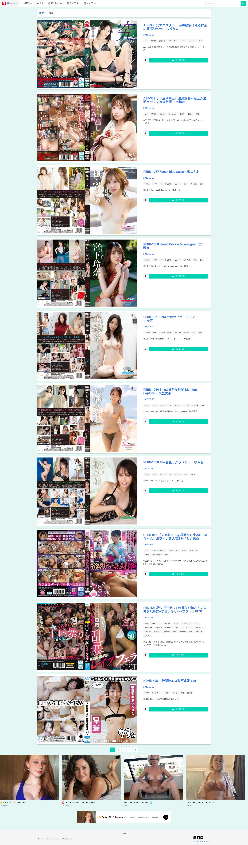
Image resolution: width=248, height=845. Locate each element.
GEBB (147, 550)
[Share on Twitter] (201, 837)
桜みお (193, 474)
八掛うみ (192, 41)
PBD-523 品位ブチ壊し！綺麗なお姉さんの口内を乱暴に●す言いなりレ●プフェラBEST (175, 609)
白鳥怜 (189, 693)
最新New (28, 3)
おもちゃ (162, 41)
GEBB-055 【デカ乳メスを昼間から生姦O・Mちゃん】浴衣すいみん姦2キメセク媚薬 (175, 536)
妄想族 (147, 555)
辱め (174, 632)
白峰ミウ (148, 632)
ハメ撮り (166, 693)
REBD (155, 184)
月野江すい (179, 627)
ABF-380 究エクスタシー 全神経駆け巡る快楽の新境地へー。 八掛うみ (175, 26)
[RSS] (195, 837)
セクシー (178, 184)
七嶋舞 (182, 114)
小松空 (186, 333)
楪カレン (189, 627)
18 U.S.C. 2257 (204, 841)
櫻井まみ (198, 627)
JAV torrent (12, 3)
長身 (201, 184)
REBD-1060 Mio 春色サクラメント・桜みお (173, 462)
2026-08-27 (148, 35)
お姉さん (167, 623)
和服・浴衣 (194, 550)
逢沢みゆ (183, 632)
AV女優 (153, 41)
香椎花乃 (199, 632)
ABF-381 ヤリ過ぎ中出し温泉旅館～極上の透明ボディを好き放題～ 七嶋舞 (174, 100)
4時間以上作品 (150, 623)
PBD (159, 623)
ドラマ (176, 623)
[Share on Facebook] (198, 837)
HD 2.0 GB (180, 276)
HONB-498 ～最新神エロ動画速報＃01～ (171, 681)
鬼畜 (166, 555)
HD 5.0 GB (180, 60)
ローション (172, 114)
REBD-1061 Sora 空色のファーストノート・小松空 (174, 318)
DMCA (195, 841)
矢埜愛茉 (195, 405)
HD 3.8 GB (180, 421)
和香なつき (148, 627)
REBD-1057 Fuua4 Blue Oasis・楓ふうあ (171, 172)
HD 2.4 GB (180, 490)
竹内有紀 (157, 632)
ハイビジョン (174, 550)
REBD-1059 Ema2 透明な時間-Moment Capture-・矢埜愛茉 (170, 391)
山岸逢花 (159, 627)
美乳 (197, 114)
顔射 (190, 632)
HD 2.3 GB (180, 349)
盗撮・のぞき (157, 555)
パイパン (183, 41)
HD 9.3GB (180, 655)
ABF (146, 41)
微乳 (182, 693)
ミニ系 (186, 405)
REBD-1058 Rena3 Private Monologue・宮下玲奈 (174, 246)
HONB (147, 693)
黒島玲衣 (148, 636)
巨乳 (185, 184)
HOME (42, 13)
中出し (190, 114)
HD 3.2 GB (180, 709)
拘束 (200, 41)
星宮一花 (168, 627)
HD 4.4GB (180, 574)
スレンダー (172, 41)
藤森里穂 (167, 632)
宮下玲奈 (187, 260)
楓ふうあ (194, 184)
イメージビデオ (165, 184)
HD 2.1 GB (180, 200)
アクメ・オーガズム (159, 550)
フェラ (197, 623)
